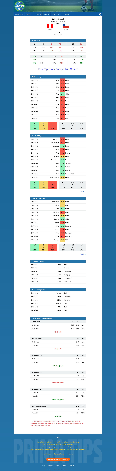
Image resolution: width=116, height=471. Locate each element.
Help (43, 465)
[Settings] (100, 14)
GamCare (70, 454)
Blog (67, 14)
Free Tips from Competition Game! (58, 69)
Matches (19, 14)
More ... (83, 191)
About (64, 465)
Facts (38, 14)
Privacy (50, 465)
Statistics (56, 14)
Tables (29, 14)
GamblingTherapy (59, 454)
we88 (58, 438)
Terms (57, 465)
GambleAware (47, 454)
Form (46, 14)
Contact (71, 465)
